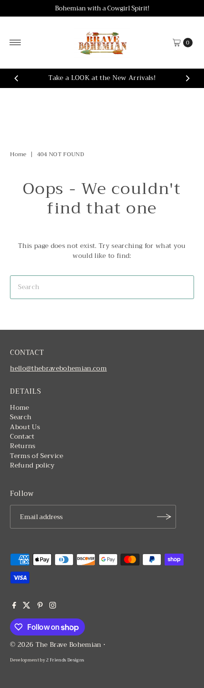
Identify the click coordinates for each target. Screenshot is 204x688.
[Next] (187, 78)
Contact (22, 436)
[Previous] (16, 78)
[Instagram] (52, 607)
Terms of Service (36, 455)
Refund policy (32, 465)
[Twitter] (26, 607)
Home (18, 154)
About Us (25, 427)
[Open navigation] (15, 42)
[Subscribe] (164, 517)
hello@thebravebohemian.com (58, 368)
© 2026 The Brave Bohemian (56, 644)
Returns (22, 446)
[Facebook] (14, 607)
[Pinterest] (40, 607)
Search (20, 417)
